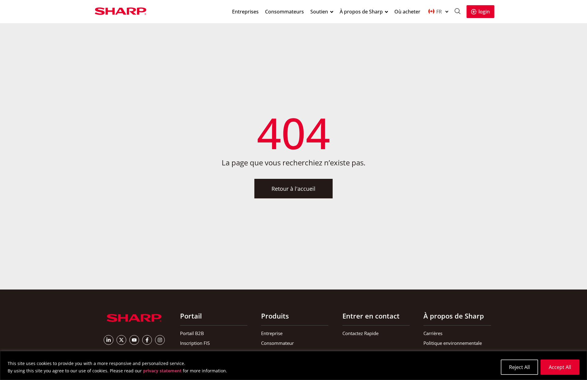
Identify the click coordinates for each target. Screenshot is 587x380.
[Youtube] (134, 340)
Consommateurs (284, 11)
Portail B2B (192, 333)
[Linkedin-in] (108, 340)
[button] (438, 11)
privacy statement (162, 371)
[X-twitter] (121, 340)
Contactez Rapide (360, 333)
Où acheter (407, 11)
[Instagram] (160, 340)
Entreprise (271, 333)
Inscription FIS (195, 343)
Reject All (519, 367)
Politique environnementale (452, 343)
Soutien (319, 11)
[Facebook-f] (147, 340)
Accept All (560, 367)
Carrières (432, 333)
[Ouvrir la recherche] (457, 12)
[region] (293, 365)
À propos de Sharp (361, 11)
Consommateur (277, 343)
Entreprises (245, 11)
